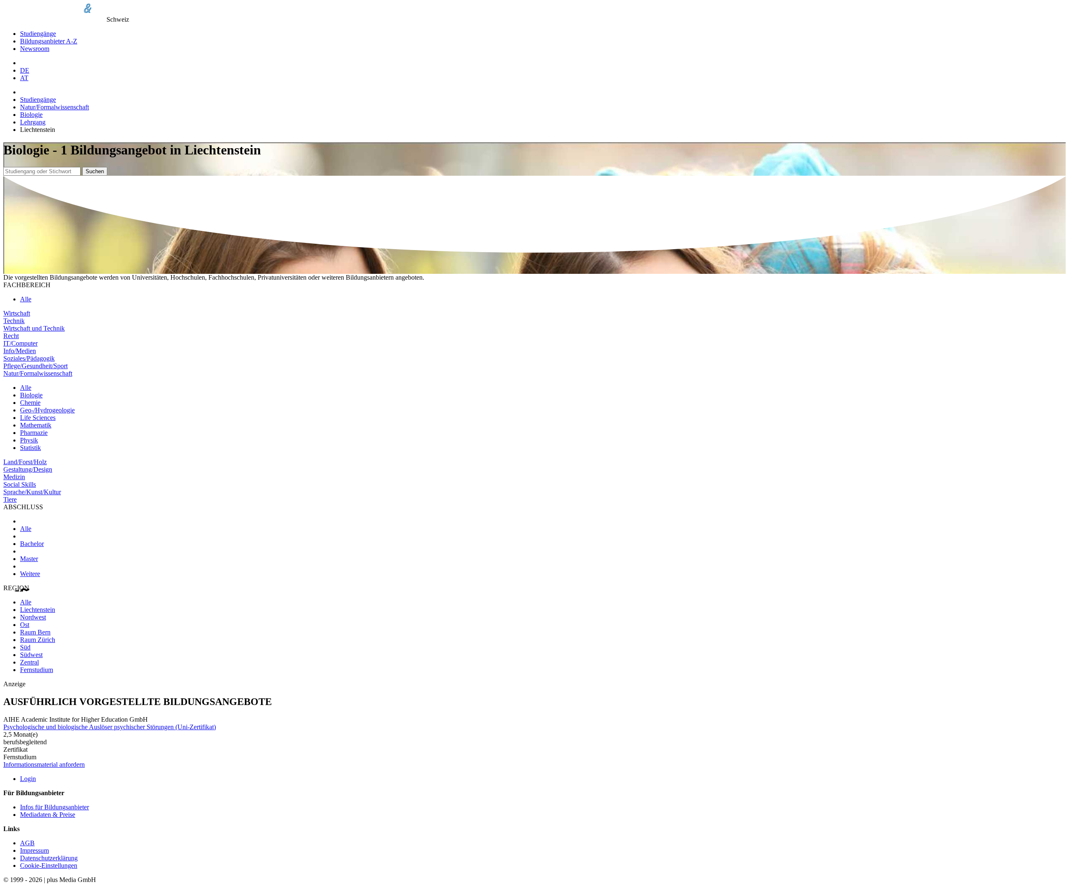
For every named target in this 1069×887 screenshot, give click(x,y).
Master (29, 558)
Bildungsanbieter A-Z (48, 41)
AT (24, 77)
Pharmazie (34, 432)
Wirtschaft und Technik (34, 328)
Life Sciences (38, 417)
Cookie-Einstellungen (48, 865)
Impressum (34, 850)
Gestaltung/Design (27, 469)
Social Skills (19, 484)
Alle (25, 299)
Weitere (30, 573)
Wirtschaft (16, 313)
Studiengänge (38, 33)
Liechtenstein (37, 609)
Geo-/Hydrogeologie (47, 410)
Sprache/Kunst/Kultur (32, 491)
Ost (24, 624)
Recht (11, 335)
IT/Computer (20, 343)
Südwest (31, 654)
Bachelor (32, 543)
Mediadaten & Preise (47, 814)
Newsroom (34, 48)
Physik (29, 440)
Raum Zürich (37, 639)
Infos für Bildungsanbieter (54, 807)
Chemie (30, 402)
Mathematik (35, 425)
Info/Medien (19, 350)
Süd (25, 647)
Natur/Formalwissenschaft (54, 107)
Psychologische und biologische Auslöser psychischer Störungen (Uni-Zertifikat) (109, 726)
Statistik (30, 447)
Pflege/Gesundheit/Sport (35, 365)
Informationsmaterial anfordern (44, 764)
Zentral (29, 662)
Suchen (95, 171)
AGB (27, 843)
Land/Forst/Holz (25, 461)
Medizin (14, 476)
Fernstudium (36, 669)
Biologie (31, 114)
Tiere (10, 499)
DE (24, 70)
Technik (14, 320)
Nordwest (33, 617)
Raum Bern (35, 632)
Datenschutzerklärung (49, 858)
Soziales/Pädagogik (29, 358)
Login (28, 778)
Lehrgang (33, 122)
